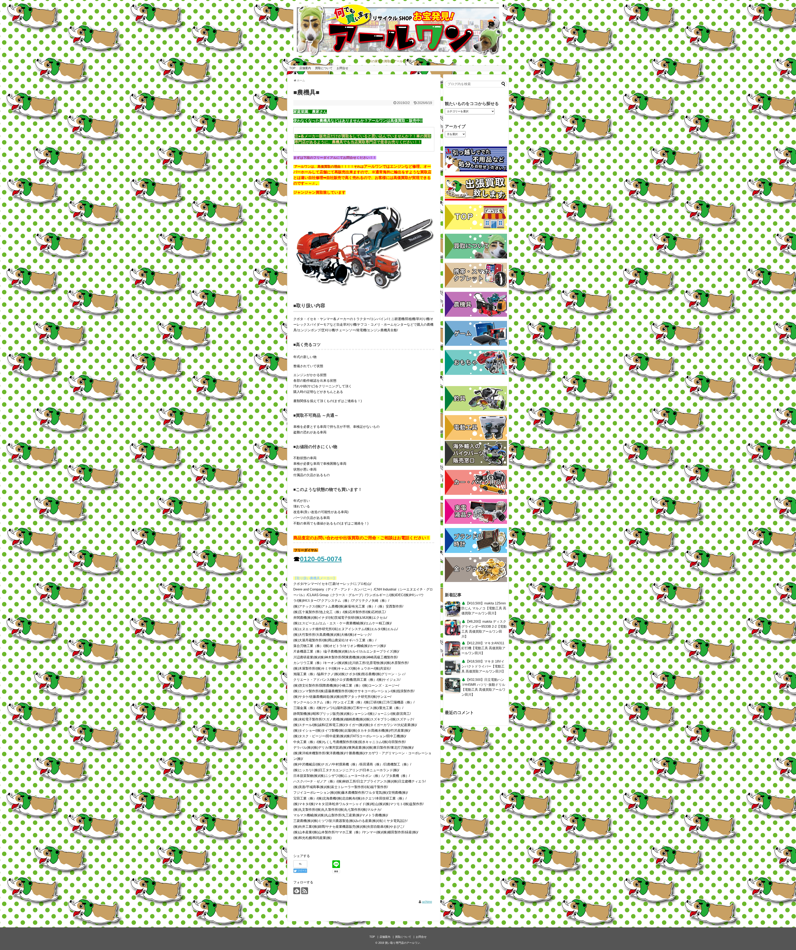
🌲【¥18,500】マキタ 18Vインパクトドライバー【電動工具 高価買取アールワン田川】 (483, 666)
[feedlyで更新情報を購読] (296, 890)
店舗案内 (305, 68)
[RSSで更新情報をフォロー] (304, 890)
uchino (427, 902)
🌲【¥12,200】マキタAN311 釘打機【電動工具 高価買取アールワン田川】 (483, 648)
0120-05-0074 (321, 559)
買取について (323, 68)
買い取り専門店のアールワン (402, 942)
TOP (292, 68)
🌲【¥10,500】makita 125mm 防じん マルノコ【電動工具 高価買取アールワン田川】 (483, 608)
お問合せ (342, 68)
